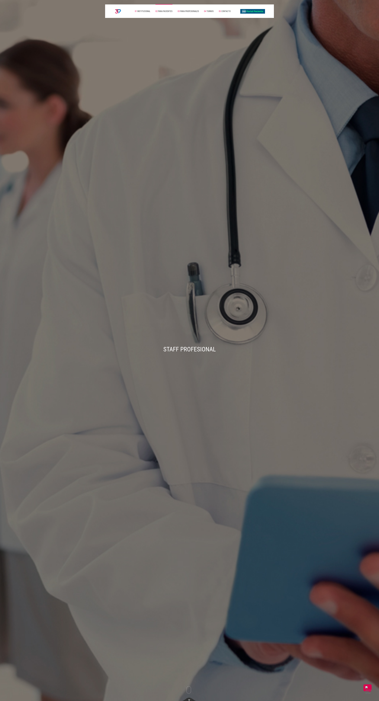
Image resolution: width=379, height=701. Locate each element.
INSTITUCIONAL (142, 11)
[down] (189, 699)
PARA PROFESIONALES (188, 11)
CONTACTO (225, 11)
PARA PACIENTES (163, 11)
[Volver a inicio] (115, 11)
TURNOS (209, 11)
